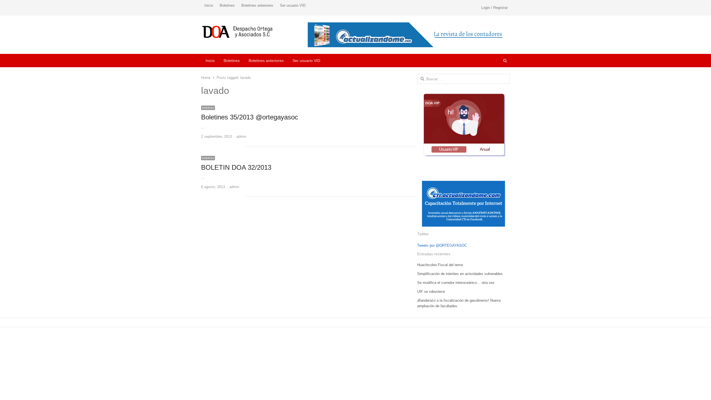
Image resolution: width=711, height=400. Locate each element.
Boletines (227, 5)
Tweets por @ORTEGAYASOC (442, 245)
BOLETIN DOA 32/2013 (236, 167)
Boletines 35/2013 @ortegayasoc (249, 117)
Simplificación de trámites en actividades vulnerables (460, 274)
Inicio (208, 5)
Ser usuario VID (293, 5)
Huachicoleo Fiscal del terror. (440, 265)
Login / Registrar (494, 8)
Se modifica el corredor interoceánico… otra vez (456, 283)
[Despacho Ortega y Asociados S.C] (237, 31)
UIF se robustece (431, 291)
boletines (208, 107)
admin (241, 136)
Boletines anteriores (257, 5)
